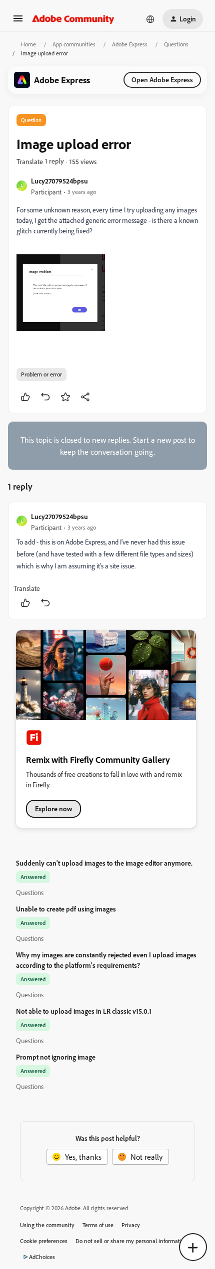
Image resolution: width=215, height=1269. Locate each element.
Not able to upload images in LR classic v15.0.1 (84, 1011)
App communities (74, 44)
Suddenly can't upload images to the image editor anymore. (104, 863)
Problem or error (41, 374)
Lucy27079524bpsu (59, 181)
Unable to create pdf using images (66, 909)
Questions (176, 44)
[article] (107, 560)
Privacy (131, 1225)
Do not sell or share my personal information (132, 1241)
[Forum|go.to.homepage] (73, 19)
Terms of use (98, 1225)
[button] (18, 21)
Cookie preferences (44, 1241)
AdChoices (42, 1257)
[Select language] (150, 19)
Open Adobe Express (162, 79)
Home (28, 44)
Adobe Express (130, 44)
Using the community (47, 1225)
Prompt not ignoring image (56, 1057)
